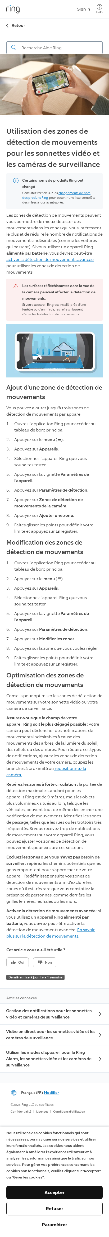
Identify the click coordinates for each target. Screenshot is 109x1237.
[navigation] (54, 43)
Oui (21, 962)
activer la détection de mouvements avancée (50, 259)
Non (48, 962)
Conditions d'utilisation (69, 1112)
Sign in (83, 9)
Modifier (51, 1092)
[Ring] (13, 9)
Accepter (54, 1192)
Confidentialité (21, 1112)
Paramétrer (54, 1225)
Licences (42, 1112)
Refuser (54, 1208)
